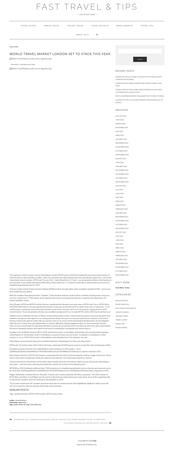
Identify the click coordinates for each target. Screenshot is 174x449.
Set (25, 404)
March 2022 (120, 252)
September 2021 (122, 275)
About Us (81, 35)
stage (27, 404)
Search (140, 59)
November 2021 (122, 267)
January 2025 (121, 139)
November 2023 (122, 174)
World (36, 404)
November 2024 (122, 147)
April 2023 (120, 201)
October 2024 (121, 151)
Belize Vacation (122, 304)
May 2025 (119, 131)
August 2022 (121, 232)
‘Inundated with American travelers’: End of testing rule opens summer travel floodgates (59, 419)
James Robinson (21, 400)
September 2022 (122, 228)
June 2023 (120, 193)
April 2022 (120, 248)
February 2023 (122, 209)
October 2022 (121, 224)
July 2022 (119, 236)
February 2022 (122, 256)
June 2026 (120, 120)
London (15, 404)
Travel (32, 404)
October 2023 (121, 178)
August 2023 (121, 186)
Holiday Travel (75, 26)
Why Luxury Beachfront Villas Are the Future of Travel (140, 96)
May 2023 (119, 197)
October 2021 (121, 271)
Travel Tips (147, 26)
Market (21, 404)
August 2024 (121, 159)
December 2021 (122, 263)
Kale (94, 441)
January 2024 (121, 166)
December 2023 (122, 170)
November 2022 (122, 221)
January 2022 (121, 259)
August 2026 (121, 116)
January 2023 (121, 213)
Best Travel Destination (126, 308)
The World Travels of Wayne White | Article (86, 423)
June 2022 (120, 240)
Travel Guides (28, 26)
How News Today (123, 288)
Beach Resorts (124, 26)
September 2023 (122, 182)
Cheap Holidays (100, 26)
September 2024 (122, 155)
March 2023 (120, 205)
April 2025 (120, 135)
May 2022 (119, 244)
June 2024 (120, 162)
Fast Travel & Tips (87, 7)
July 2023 (119, 190)
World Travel (51, 26)
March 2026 (120, 124)
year (40, 404)
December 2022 (122, 217)
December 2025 (122, 127)
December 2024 (122, 143)
